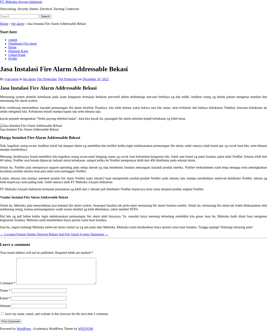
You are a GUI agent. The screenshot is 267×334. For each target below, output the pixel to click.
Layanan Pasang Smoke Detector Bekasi (29, 234)
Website (5, 306)
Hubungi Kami (18, 51)
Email (5, 298)
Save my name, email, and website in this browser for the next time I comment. (57, 314)
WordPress (24, 328)
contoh (12, 40)
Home (4, 23)
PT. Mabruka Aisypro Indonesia (21, 2)
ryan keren (12, 79)
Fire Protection (47, 79)
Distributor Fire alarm (22, 43)
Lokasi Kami (16, 55)
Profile (12, 58)
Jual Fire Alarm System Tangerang (83, 234)
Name (5, 290)
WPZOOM (85, 328)
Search (45, 16)
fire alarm (17, 23)
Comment (7, 283)
